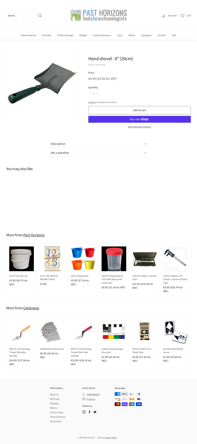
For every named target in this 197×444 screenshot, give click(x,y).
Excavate (46, 35)
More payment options (139, 126)
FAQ (174, 35)
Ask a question (60, 152)
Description (58, 144)
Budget (83, 35)
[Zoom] (42, 83)
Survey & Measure (102, 35)
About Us (54, 394)
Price (91, 72)
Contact (162, 35)
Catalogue (146, 35)
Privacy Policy (56, 412)
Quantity (93, 87)
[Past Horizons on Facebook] (89, 412)
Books (132, 35)
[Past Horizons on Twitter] (95, 412)
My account (55, 421)
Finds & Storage (65, 35)
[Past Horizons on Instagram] (84, 412)
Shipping (92, 102)
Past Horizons (34, 234)
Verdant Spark (111, 437)
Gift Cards (54, 398)
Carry (119, 35)
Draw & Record (28, 35)
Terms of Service (57, 416)
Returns (53, 407)
